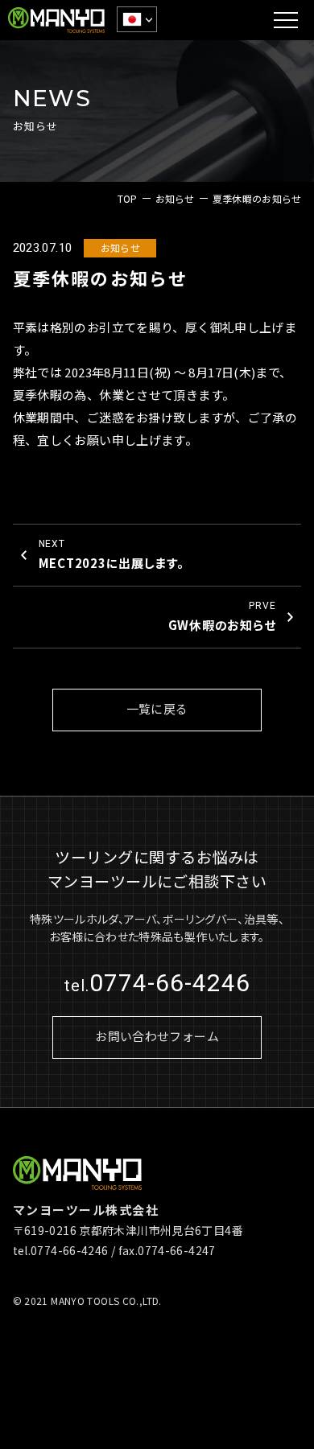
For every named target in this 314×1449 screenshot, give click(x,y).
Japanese (138, 19)
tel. (157, 985)
